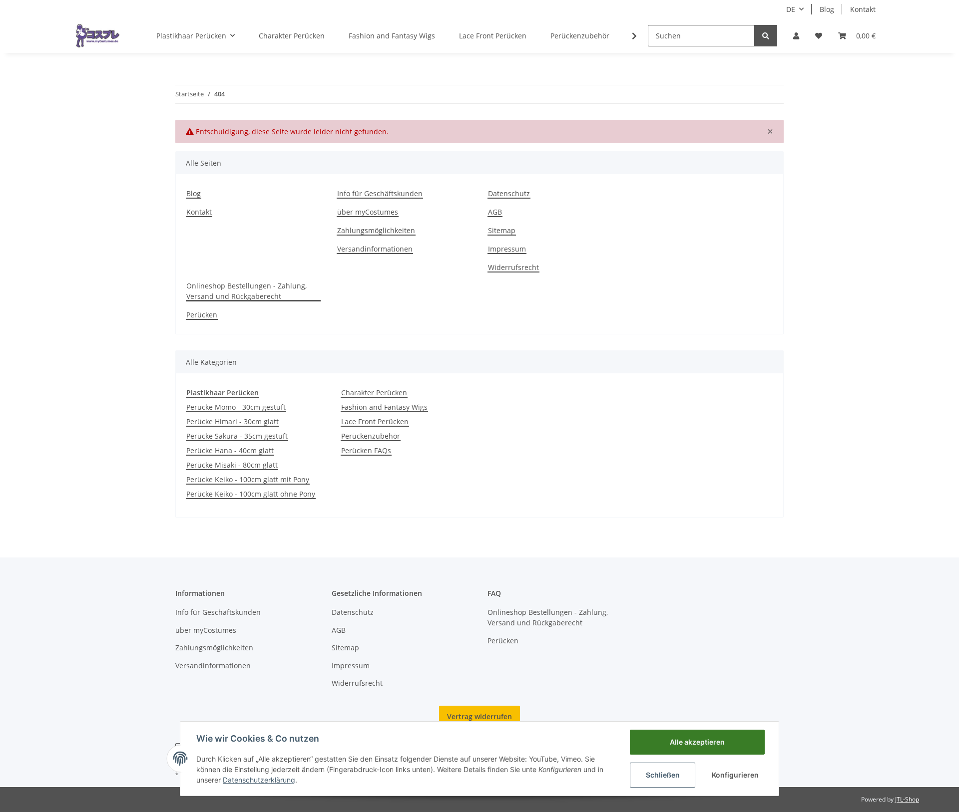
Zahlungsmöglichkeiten (376, 230)
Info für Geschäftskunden (380, 193)
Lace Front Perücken (375, 421)
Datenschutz (509, 193)
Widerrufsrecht (513, 267)
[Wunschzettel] (818, 35)
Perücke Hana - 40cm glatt (230, 450)
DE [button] (790, 9)
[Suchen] (765, 35)
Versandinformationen (375, 249)
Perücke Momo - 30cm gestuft (236, 407)
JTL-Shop (907, 799)
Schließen (663, 775)
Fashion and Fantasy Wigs (384, 407)
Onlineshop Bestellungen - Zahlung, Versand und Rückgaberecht (246, 291)
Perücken (201, 314)
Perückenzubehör (370, 436)
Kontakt (863, 9)
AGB (495, 212)
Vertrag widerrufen (479, 716)
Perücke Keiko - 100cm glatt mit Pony (247, 479)
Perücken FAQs (366, 450)
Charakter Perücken (374, 392)
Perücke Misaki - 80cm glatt (232, 465)
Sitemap (501, 230)
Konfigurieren (735, 775)
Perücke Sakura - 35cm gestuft (237, 436)
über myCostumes (367, 212)
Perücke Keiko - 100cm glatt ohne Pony (250, 494)
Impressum (507, 249)
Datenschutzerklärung (259, 780)
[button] (796, 35)
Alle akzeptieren (697, 742)
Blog (827, 9)
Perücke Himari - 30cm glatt (232, 421)
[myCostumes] (97, 35)
